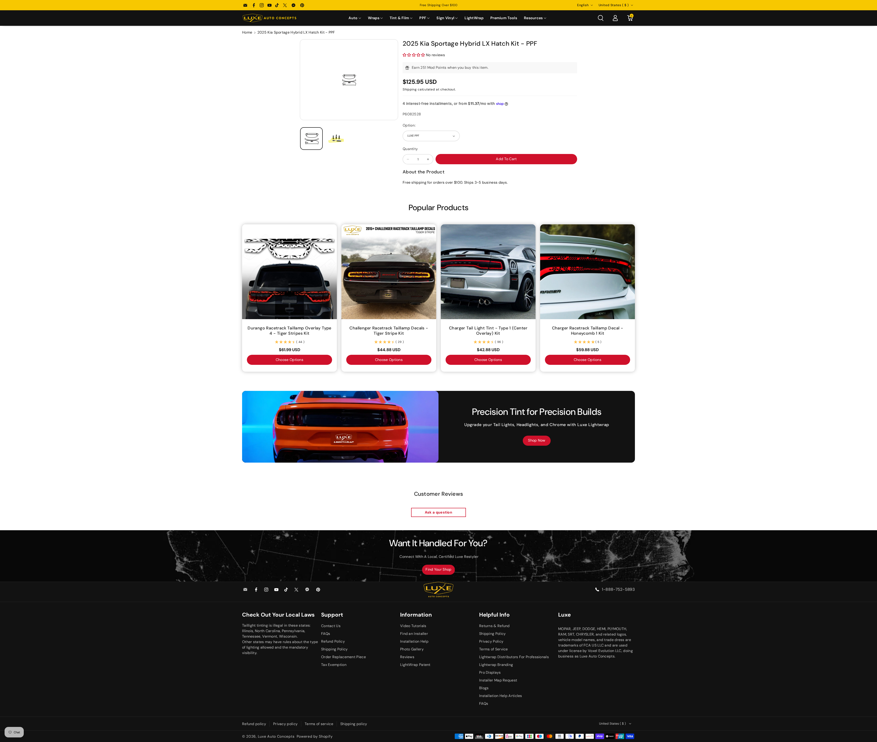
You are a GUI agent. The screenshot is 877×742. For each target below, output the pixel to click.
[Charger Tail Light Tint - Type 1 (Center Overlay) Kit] (488, 271)
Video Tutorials (413, 625)
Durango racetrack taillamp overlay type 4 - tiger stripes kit (289, 331)
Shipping (410, 89)
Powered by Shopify (315, 736)
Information (416, 614)
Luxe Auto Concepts (276, 736)
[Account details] (615, 18)
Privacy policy (285, 723)
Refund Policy (333, 641)
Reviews (407, 657)
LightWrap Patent (415, 664)
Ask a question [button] (438, 512)
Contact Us (331, 625)
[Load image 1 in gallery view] (311, 138)
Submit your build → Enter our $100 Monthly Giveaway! (438, 5)
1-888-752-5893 (618, 589)
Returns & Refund (494, 625)
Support (332, 614)
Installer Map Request (498, 680)
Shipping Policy (334, 649)
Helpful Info (494, 614)
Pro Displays (490, 672)
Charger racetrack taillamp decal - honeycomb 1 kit (587, 331)
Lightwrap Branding (496, 664)
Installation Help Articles (500, 695)
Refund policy (254, 723)
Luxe (564, 614)
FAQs (325, 633)
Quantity (410, 148)
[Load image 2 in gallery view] (336, 138)
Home (247, 32)
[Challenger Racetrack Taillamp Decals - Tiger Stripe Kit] (388, 271)
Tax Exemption (333, 664)
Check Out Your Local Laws (278, 614)
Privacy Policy (491, 641)
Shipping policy (353, 723)
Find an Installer (414, 633)
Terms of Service (493, 649)
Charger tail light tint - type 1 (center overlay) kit (488, 331)
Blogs (484, 688)
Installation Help (414, 641)
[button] (355, 18)
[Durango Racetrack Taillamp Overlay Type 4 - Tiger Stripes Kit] (289, 271)
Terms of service (319, 723)
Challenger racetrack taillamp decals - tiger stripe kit (388, 331)
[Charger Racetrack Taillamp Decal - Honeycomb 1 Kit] (587, 271)
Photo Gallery (412, 649)
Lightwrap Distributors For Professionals (514, 657)
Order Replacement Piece (343, 657)
